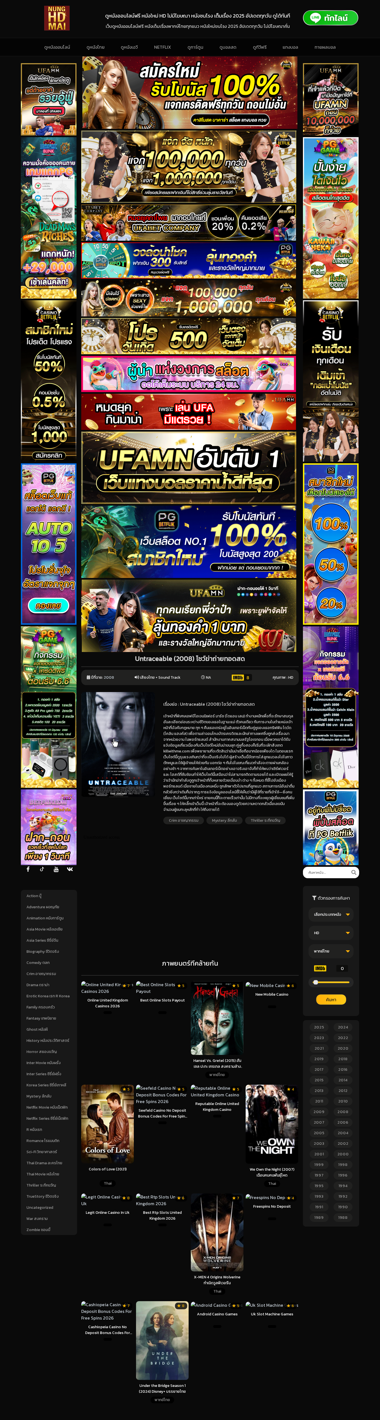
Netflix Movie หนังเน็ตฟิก (47, 1107)
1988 (343, 1217)
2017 (319, 1069)
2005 (319, 1133)
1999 (319, 1165)
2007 (319, 1122)
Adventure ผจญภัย (42, 907)
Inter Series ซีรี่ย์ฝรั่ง (43, 1074)
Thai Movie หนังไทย (42, 1174)
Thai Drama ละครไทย (44, 1163)
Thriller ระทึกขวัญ (41, 1185)
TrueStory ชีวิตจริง (42, 1196)
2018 (343, 1059)
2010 (343, 1101)
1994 (343, 1186)
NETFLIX (162, 47)
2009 (319, 1112)
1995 (319, 1186)
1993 (319, 1196)
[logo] (57, 29)
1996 (343, 1175)
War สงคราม (37, 1219)
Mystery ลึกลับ (38, 1096)
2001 (319, 1154)
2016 (343, 1069)
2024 (343, 1027)
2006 (343, 1122)
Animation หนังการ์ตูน (44, 918)
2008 (109, 677)
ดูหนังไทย (96, 47)
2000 (343, 1154)
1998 (343, 1165)
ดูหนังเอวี (129, 47)
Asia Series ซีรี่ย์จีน (42, 940)
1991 (319, 1207)
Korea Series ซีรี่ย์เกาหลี (46, 1085)
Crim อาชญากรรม (41, 974)
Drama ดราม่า (37, 985)
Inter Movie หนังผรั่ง (43, 1063)
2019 (319, 1059)
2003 (319, 1143)
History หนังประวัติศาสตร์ (47, 1041)
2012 (343, 1091)
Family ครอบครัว (40, 1007)
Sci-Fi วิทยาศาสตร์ (41, 1152)
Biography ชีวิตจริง (42, 951)
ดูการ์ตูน (195, 47)
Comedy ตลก (38, 963)
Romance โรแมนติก (42, 1141)
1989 (319, 1217)
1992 (343, 1196)
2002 (343, 1143)
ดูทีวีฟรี (260, 47)
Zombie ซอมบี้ (38, 1230)
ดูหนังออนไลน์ (57, 47)
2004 (343, 1133)
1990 (343, 1207)
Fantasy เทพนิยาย (41, 1018)
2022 (343, 1038)
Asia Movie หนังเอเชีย (44, 929)
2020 (343, 1048)
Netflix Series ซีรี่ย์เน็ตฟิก (47, 1118)
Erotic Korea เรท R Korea (48, 996)
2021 (319, 1048)
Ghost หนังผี (37, 1029)
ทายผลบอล (325, 47)
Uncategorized (39, 1207)
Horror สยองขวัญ (41, 1052)
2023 (319, 1038)
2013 (319, 1091)
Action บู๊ (33, 896)
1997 (319, 1175)
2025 (319, 1027)
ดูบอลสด (227, 47)
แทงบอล (290, 47)
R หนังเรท (34, 1130)
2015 (319, 1080)
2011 (319, 1101)
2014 (343, 1080)
